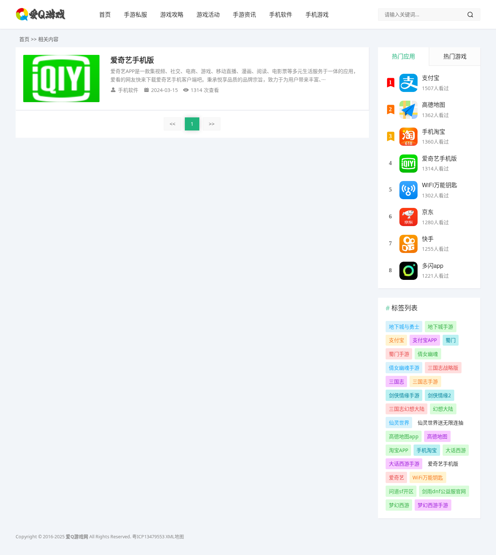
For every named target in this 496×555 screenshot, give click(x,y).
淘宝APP (398, 450)
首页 (105, 15)
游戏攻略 (171, 15)
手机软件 (280, 15)
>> (212, 123)
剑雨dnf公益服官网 (444, 491)
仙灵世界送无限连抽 (440, 422)
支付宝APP (424, 340)
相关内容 (48, 39)
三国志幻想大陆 (406, 408)
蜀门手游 (399, 353)
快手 (428, 238)
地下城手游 (440, 326)
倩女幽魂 (428, 353)
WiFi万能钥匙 (439, 185)
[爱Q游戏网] (41, 19)
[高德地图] (408, 110)
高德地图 (433, 104)
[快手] (408, 244)
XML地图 (175, 537)
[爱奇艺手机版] (408, 163)
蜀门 (451, 340)
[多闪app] (408, 271)
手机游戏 (317, 15)
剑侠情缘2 (439, 395)
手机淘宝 (433, 131)
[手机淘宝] (408, 137)
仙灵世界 (399, 422)
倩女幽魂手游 (404, 367)
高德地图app (404, 436)
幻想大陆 (443, 408)
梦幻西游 (399, 505)
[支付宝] (408, 83)
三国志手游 (425, 381)
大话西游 (456, 450)
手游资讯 (244, 15)
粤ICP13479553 (148, 537)
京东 (428, 212)
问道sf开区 (401, 491)
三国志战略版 (443, 367)
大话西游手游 (404, 463)
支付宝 (430, 77)
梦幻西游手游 (433, 505)
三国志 (396, 381)
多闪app (432, 265)
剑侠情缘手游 (404, 395)
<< (172, 123)
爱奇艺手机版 (439, 158)
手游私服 (135, 15)
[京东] (408, 217)
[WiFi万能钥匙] (408, 190)
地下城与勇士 (404, 326)
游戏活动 (208, 15)
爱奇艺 (396, 477)
